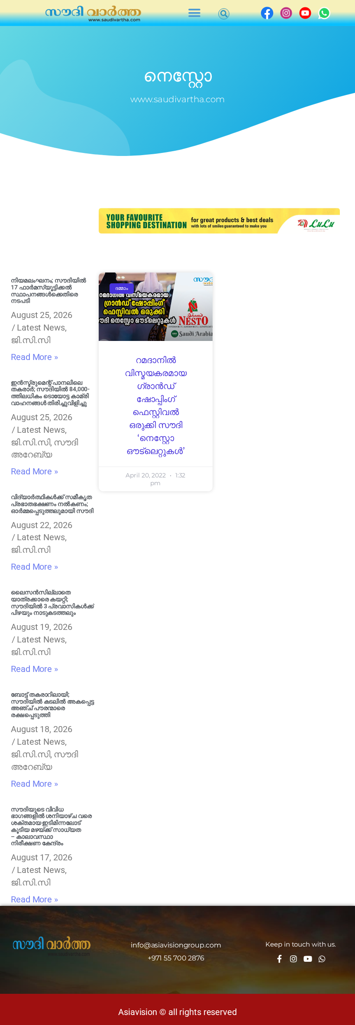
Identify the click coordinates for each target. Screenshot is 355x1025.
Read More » (34, 357)
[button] (194, 13)
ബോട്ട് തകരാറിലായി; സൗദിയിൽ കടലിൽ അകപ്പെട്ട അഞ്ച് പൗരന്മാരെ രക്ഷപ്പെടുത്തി (52, 704)
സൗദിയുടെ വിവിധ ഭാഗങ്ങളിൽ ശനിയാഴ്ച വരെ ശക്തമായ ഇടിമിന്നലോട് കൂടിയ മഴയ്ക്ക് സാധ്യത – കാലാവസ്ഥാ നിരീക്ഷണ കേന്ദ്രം (51, 826)
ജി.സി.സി (30, 340)
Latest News (41, 327)
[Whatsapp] (322, 959)
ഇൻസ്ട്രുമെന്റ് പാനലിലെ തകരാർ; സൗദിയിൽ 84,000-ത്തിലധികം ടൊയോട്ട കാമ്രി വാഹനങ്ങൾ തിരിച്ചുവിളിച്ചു (50, 392)
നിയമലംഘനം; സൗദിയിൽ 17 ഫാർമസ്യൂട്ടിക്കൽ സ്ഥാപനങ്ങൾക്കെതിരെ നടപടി (48, 290)
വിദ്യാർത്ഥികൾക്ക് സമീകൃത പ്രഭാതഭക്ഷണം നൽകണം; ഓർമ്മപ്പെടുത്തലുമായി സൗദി (52, 503)
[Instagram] (293, 959)
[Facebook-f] (279, 959)
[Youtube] (308, 959)
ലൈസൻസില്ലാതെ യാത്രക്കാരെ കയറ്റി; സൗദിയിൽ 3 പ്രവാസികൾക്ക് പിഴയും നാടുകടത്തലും (52, 602)
